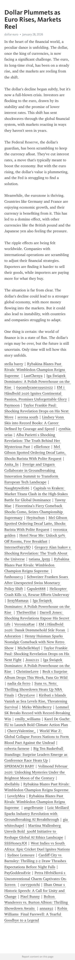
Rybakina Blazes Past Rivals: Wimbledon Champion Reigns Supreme (35, 370)
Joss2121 (32, 660)
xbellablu (11, 784)
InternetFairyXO (17, 547)
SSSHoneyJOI (15, 843)
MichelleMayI (29, 648)
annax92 (46, 908)
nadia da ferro (18, 683)
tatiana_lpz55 (39, 559)
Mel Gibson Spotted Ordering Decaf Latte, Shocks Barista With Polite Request (35, 452)
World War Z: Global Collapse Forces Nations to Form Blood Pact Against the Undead (37, 737)
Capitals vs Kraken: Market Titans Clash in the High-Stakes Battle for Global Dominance (36, 494)
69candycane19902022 (34, 387)
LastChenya (33, 375)
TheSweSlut (26, 612)
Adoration (12, 636)
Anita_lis (11, 464)
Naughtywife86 (16, 488)
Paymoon (12, 405)
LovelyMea (16, 796)
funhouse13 (13, 577)
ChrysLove (26, 695)
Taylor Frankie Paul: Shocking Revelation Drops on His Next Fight (37, 654)
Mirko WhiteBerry (37, 707)
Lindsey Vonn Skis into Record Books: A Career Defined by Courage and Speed (34, 423)
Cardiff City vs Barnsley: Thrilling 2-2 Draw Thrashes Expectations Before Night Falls (35, 861)
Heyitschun (35, 517)
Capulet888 (36, 588)
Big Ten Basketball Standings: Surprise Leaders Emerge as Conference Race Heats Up (36, 754)
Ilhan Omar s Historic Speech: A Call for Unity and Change (35, 890)
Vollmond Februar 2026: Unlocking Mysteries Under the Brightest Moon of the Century (36, 772)
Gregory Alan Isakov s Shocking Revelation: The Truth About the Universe (37, 553)
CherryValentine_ (21, 731)
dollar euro (11, 34)
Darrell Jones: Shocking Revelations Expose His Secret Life (37, 618)
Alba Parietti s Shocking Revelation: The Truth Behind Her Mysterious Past (32, 441)
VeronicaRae (24, 624)
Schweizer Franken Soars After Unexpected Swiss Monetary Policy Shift (36, 583)
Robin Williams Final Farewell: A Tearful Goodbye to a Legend (36, 914)
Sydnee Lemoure (21, 855)
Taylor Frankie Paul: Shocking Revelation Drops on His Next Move (37, 411)
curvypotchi (30, 884)
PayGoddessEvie (17, 872)
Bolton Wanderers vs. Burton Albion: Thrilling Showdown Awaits (36, 902)
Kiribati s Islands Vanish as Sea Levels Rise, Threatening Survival (36, 701)
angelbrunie (33, 807)
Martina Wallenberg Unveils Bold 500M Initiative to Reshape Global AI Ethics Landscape (33, 831)
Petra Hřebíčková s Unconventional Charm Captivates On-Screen (35, 878)
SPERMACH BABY (19, 766)
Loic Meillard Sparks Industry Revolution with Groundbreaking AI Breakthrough (37, 813)
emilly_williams (27, 719)
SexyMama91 (18, 600)
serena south (28, 417)
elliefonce (42, 446)
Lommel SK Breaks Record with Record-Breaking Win (37, 713)
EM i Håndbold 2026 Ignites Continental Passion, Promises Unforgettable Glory (35, 393)
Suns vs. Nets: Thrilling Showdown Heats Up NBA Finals (33, 689)
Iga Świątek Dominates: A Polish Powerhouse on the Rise (37, 381)
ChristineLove (27, 671)
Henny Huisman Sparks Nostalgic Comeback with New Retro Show (34, 642)
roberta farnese (16, 748)
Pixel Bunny (30, 896)
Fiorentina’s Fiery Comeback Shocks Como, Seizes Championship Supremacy (34, 512)
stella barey (13, 364)
